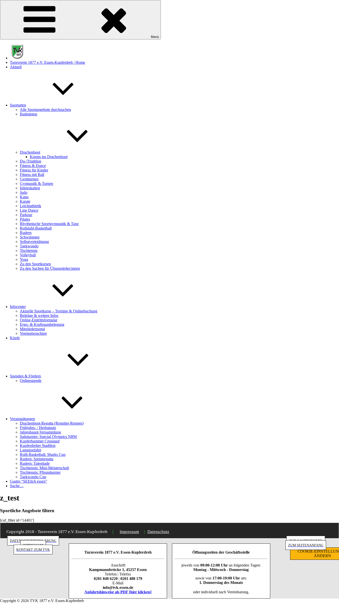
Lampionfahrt (30, 450)
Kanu (24, 197)
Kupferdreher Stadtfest (37, 445)
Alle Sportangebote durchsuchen (45, 109)
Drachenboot (30, 152)
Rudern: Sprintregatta (36, 459)
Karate (25, 201)
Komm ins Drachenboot (49, 157)
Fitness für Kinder (34, 170)
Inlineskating (30, 188)
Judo (23, 192)
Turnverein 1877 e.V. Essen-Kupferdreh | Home (47, 62)
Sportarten (18, 105)
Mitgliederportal (32, 329)
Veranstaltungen (22, 419)
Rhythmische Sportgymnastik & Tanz (49, 224)
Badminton (28, 114)
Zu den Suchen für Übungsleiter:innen (50, 268)
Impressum (129, 531)
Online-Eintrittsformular (38, 320)
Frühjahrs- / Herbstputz (38, 428)
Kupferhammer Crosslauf (40, 441)
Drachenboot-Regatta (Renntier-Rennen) (52, 423)
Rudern (26, 233)
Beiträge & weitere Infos (39, 315)
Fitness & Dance (33, 166)
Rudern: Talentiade (35, 463)
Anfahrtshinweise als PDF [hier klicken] (117, 592)
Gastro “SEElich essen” (28, 481)
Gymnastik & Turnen (36, 183)
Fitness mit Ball (32, 174)
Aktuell (16, 67)
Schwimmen (29, 237)
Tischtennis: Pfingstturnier (40, 472)
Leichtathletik (30, 206)
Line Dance (29, 210)
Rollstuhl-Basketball (36, 228)
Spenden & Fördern (25, 376)
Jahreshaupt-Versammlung (40, 432)
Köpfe (15, 338)
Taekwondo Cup (33, 477)
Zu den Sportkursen (35, 264)
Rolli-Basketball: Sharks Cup (43, 454)
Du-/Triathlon (30, 161)
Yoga (24, 259)
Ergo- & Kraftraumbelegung (42, 324)
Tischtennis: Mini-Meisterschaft (44, 468)
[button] (328, 7)
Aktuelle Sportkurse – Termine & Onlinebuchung (58, 311)
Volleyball (28, 255)
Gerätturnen (29, 179)
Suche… (17, 486)
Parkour (26, 215)
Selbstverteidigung (34, 241)
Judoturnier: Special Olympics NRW (48, 437)
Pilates (25, 219)
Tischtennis (28, 250)
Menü (155, 37)
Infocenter (18, 306)
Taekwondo (29, 246)
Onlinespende (30, 380)
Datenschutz (158, 531)
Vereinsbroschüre (33, 333)
